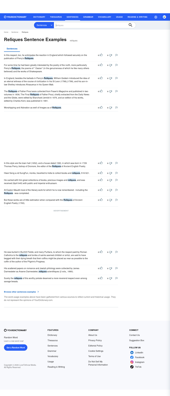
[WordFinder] (164, 17)
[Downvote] (110, 55)
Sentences (42, 25)
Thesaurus (53, 340)
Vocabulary (53, 356)
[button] (155, 17)
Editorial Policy (95, 345)
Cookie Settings (95, 350)
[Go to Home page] (15, 17)
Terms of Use (94, 356)
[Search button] (132, 25)
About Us (92, 335)
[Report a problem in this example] (116, 55)
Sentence (14, 32)
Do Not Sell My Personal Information (98, 363)
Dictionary (52, 335)
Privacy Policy (95, 340)
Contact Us (134, 335)
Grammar (52, 350)
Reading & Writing (56, 366)
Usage (51, 361)
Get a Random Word (16, 347)
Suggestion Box (136, 340)
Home (6, 32)
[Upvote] (101, 55)
